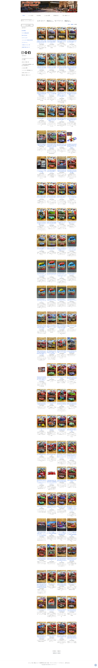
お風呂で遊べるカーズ (26, 47)
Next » (59, 651)
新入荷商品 (39, 15)
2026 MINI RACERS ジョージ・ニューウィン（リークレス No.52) (41, 274)
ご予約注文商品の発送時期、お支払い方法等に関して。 (28, 65)
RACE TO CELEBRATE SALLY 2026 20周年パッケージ (41, 248)
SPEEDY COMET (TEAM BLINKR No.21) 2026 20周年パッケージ (41, 42)
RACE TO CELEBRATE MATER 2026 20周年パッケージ (51, 67)
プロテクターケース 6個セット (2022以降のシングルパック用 (41, 171)
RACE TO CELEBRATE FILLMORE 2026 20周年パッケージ (61, 67)
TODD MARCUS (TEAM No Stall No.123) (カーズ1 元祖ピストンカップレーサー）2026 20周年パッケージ (61, 95)
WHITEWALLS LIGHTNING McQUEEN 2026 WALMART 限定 (71, 171)
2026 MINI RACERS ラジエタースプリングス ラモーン (41, 300)
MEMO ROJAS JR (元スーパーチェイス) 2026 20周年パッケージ (51, 93)
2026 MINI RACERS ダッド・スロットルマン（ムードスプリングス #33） (71, 248)
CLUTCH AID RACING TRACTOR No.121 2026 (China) (61, 404)
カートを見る (30, 15)
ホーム (29, 662)
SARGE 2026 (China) (51, 583)
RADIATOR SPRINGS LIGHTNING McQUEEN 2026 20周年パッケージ (41, 93)
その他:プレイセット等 (26, 44)
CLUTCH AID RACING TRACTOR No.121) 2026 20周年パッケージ (41, 223)
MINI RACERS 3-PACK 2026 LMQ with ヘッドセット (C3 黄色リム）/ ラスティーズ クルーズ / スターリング (71, 508)
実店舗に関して (56, 15)
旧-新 (69, 24)
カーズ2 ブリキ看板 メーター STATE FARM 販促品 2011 (51, 533)
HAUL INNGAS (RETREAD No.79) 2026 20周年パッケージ (51, 42)
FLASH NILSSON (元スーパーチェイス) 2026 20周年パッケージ (71, 197)
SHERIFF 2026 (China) (72, 583)
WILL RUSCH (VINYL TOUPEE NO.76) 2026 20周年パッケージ (61, 145)
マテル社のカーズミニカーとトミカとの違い (28, 59)
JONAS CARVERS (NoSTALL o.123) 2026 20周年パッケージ (51, 197)
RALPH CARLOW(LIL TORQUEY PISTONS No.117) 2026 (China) (41, 636)
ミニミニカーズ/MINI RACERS (27, 40)
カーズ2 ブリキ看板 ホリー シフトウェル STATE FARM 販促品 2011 (61, 533)
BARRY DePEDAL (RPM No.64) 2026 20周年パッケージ (61, 119)
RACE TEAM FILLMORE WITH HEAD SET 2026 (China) (71, 430)
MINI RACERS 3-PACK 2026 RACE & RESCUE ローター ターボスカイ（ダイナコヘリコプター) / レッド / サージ (71, 457)
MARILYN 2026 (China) (41, 609)
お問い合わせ (67, 662)
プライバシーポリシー (54, 662)
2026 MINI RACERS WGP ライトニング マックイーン (51, 274)
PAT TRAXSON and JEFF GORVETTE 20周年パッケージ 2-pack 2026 (51, 352)
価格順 (72, 24)
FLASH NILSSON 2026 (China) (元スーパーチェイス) (51, 507)
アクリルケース (24, 42)
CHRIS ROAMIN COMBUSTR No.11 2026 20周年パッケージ (41, 197)
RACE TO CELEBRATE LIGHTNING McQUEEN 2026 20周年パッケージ (61, 248)
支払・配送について (66, 15)
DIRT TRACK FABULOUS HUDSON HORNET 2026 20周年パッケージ (71, 67)
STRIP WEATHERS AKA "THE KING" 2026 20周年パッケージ (41, 67)
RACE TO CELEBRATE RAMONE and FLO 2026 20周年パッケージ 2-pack (51, 326)
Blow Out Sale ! (24, 35)
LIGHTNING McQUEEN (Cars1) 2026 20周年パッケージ (51, 171)
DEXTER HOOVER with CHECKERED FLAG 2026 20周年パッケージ (71, 93)
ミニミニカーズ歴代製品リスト (27, 70)
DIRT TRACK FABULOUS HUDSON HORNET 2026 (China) (61, 636)
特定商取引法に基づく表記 (44, 662)
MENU (24, 15)
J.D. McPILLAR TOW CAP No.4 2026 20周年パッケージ (71, 42)
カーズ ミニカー (25, 37)
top (96, 664)
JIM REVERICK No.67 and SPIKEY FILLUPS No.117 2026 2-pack (72, 559)
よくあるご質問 (47, 15)
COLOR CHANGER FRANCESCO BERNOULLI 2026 (51, 559)
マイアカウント (61, 662)
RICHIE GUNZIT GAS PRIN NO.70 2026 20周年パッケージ (61, 197)
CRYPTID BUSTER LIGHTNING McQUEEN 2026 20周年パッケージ (72, 119)
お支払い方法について (26, 72)
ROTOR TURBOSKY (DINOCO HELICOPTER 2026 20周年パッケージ (51, 119)
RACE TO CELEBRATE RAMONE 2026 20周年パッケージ (51, 248)
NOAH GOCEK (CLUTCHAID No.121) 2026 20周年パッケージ (51, 223)
